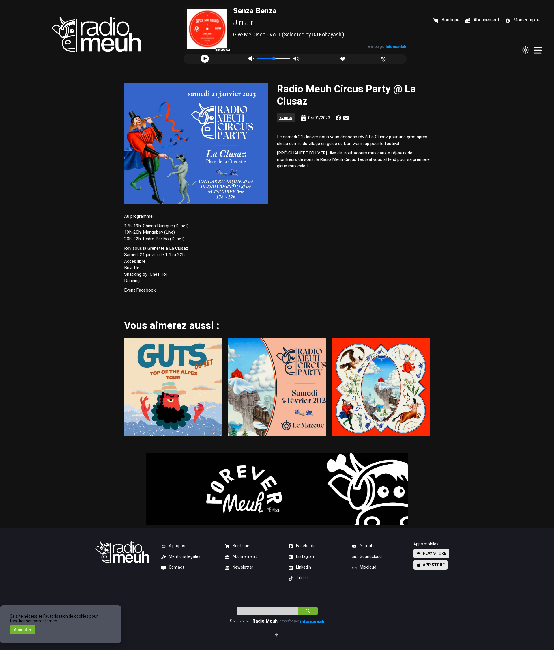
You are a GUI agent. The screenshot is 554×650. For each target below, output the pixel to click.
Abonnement (245, 556)
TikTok (302, 577)
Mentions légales (185, 556)
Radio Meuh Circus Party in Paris (277, 386)
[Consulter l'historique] (384, 58)
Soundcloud (371, 556)
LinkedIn (303, 567)
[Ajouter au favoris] (343, 58)
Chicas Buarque (158, 225)
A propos (177, 545)
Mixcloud (368, 567)
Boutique (241, 545)
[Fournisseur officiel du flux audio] (395, 46)
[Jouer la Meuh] (205, 59)
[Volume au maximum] (296, 59)
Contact (176, 567)
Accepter (22, 629)
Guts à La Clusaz (173, 386)
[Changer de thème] (525, 50)
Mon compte (526, 20)
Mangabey (153, 232)
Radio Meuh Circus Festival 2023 (380, 386)
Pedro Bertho (156, 238)
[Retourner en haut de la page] (277, 634)
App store (434, 565)
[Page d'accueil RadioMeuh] (96, 34)
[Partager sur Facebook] (338, 117)
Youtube (368, 545)
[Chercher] (308, 611)
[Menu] (537, 50)
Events (285, 117)
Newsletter (243, 567)
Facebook (305, 545)
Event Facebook (140, 290)
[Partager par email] (346, 117)
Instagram (305, 556)
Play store (434, 553)
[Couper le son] (251, 59)
